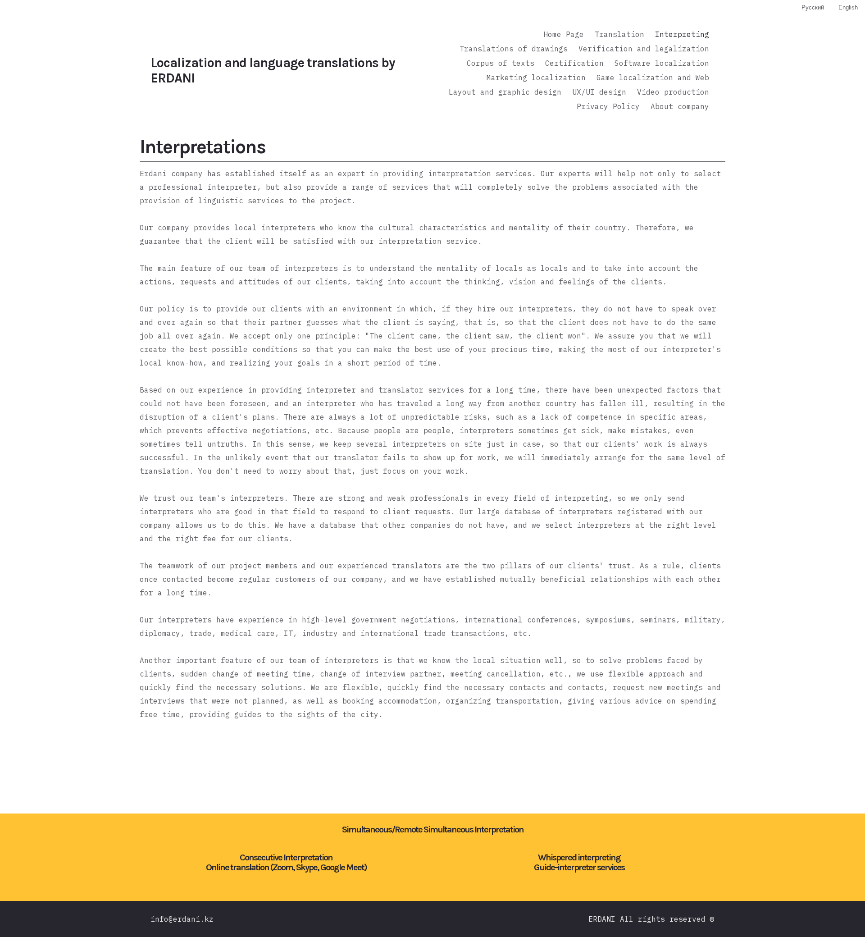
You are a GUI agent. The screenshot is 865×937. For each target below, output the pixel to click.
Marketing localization (536, 77)
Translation (619, 34)
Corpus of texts (500, 63)
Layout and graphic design (505, 91)
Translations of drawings (514, 48)
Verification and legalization (643, 48)
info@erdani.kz (182, 918)
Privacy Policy (608, 106)
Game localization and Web (652, 77)
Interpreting (682, 34)
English (848, 7)
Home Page (563, 34)
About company (680, 106)
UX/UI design (599, 91)
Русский (812, 7)
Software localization (662, 63)
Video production (673, 91)
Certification (574, 63)
